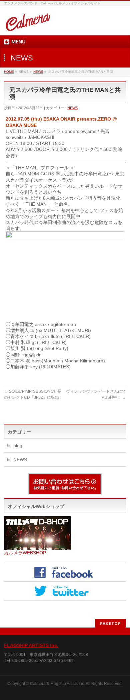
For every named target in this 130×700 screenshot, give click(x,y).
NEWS (38, 71)
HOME (9, 71)
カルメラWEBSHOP (25, 552)
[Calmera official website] (28, 24)
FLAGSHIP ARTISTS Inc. (31, 645)
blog (17, 445)
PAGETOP (110, 623)
